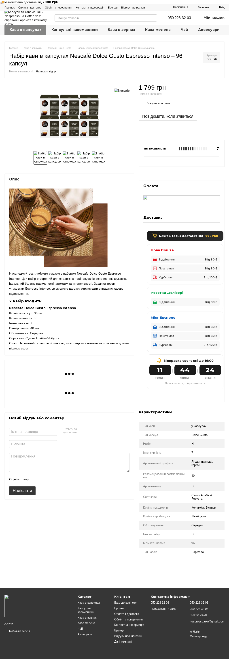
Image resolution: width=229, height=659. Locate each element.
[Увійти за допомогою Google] (89, 431)
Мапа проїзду (198, 636)
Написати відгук (46, 71)
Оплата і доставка (29, 7)
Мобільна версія (19, 631)
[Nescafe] (122, 90)
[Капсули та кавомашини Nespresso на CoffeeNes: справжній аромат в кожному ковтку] (26, 605)
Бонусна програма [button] (158, 103)
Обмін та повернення (58, 7)
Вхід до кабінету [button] (125, 602)
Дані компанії (123, 641)
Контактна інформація (90, 7)
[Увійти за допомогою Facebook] (82, 431)
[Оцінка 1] (36, 479)
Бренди (113, 7)
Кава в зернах (121, 30)
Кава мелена (158, 30)
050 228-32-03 (179, 18)
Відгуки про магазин (133, 7)
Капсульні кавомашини (74, 30)
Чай (184, 30)
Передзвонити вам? (163, 608)
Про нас (9, 7)
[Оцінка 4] (57, 479)
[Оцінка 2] (43, 479)
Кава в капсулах (25, 30)
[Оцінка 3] (50, 479)
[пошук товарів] (153, 18)
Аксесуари (209, 30)
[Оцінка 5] (64, 479)
